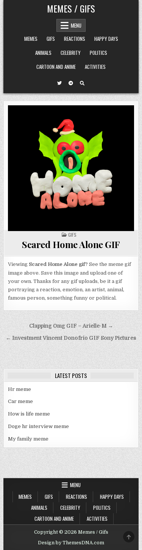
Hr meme (19, 389)
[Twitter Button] (59, 83)
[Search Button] (82, 83)
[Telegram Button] (71, 83)
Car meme (20, 401)
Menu (76, 25)
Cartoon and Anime (56, 66)
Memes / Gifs (71, 8)
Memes (30, 38)
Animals (43, 52)
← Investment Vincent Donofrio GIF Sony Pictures (71, 338)
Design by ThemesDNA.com (71, 542)
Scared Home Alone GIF (71, 244)
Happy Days (106, 38)
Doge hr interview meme (38, 426)
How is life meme (29, 414)
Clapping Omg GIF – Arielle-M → (71, 326)
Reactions (74, 38)
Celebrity (71, 52)
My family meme (28, 439)
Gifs (51, 38)
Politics (98, 52)
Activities (95, 66)
